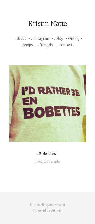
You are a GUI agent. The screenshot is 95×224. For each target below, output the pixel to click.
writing (74, 38)
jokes (38, 161)
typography (52, 161)
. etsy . (59, 38)
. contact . (66, 44)
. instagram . (41, 38)
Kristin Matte (47, 23)
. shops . (28, 44)
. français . (46, 44)
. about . (21, 38)
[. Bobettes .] (47, 103)
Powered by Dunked (47, 210)
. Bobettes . (47, 153)
